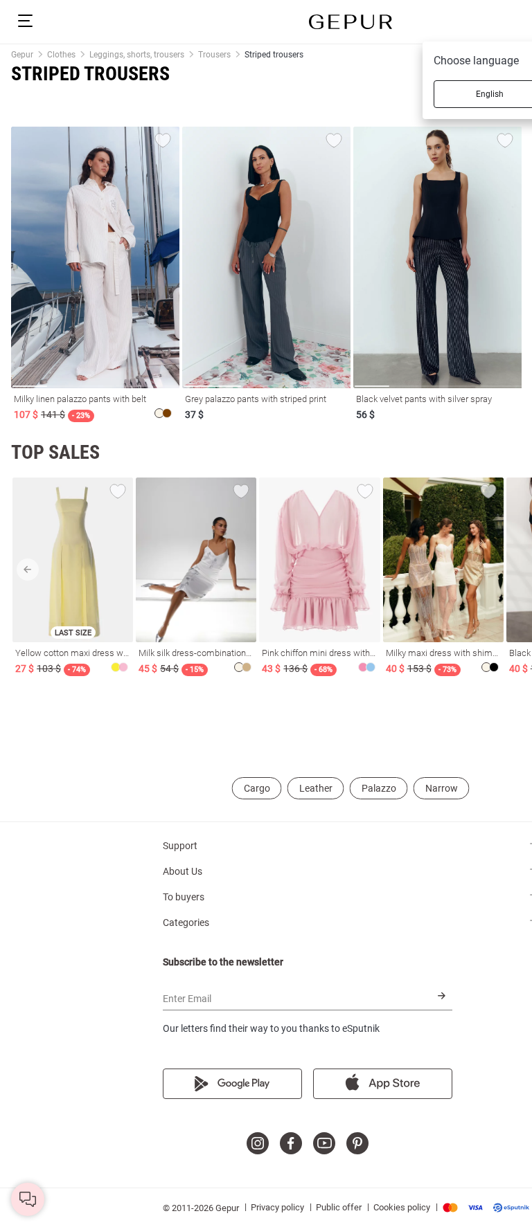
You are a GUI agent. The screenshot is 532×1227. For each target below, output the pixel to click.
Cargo (257, 788)
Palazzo (379, 788)
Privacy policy (277, 1207)
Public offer (339, 1207)
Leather (315, 788)
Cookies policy (401, 1207)
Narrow (441, 788)
